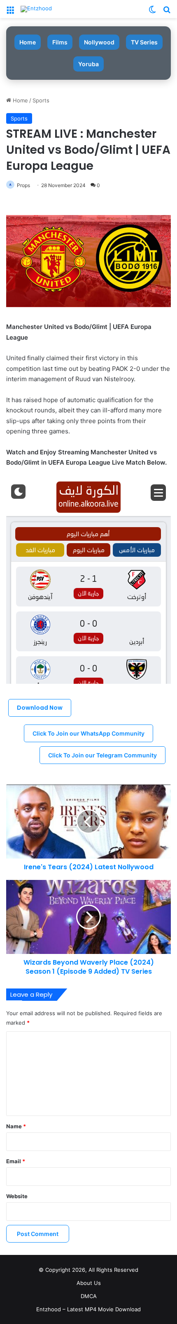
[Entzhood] (36, 9)
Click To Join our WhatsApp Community (88, 733)
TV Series (144, 42)
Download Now (40, 708)
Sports (41, 100)
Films (60, 42)
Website (17, 1196)
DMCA (89, 1296)
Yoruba (88, 63)
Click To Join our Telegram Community (102, 755)
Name (16, 1126)
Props (23, 185)
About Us (89, 1283)
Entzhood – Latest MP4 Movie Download (88, 1309)
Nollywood (99, 42)
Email (15, 1161)
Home (27, 42)
